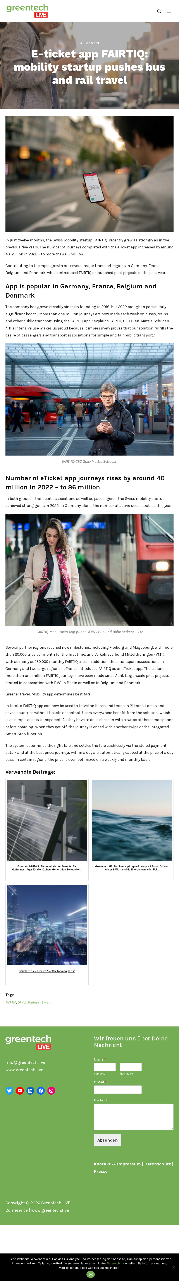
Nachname (127, 1073)
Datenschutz (157, 1164)
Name (100, 1059)
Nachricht (102, 1100)
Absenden (107, 1140)
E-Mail (100, 1082)
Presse (101, 1171)
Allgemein (89, 43)
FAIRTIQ (100, 240)
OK (91, 1274)
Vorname (99, 1073)
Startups (33, 1002)
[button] (169, 11)
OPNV (21, 1002)
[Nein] (173, 1267)
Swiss (45, 1002)
